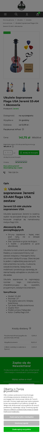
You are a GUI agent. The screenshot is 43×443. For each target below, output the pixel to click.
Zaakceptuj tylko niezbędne (21, 417)
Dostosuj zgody (21, 423)
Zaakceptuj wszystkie (21, 429)
